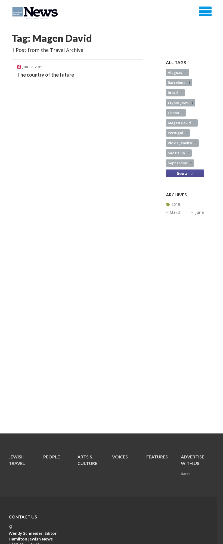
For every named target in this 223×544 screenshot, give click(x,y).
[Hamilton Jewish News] (36, 13)
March (176, 212)
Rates (185, 473)
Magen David (182, 122)
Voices (120, 456)
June (199, 212)
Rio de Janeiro (182, 142)
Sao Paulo (179, 152)
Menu (205, 11)
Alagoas (177, 72)
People (51, 456)
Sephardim (180, 163)
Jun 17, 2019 (32, 66)
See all (183, 173)
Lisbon (176, 112)
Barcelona (179, 82)
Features (157, 456)
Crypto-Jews (180, 102)
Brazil (175, 92)
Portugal (178, 132)
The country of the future (45, 75)
